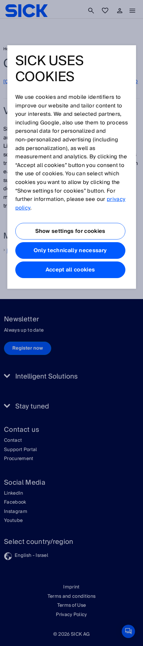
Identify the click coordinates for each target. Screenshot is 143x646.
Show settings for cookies (70, 231)
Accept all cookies (70, 269)
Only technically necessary (70, 250)
